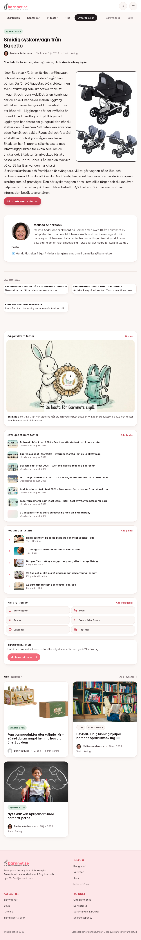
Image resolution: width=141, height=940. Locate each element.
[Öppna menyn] (133, 6)
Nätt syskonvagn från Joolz (23, 305)
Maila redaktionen (21, 657)
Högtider (84, 629)
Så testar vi (80, 906)
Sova (130, 17)
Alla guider (127, 530)
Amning (18, 620)
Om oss (129, 336)
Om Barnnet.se (82, 899)
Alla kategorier (124, 602)
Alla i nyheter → (128, 676)
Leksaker (19, 629)
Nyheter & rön (85, 17)
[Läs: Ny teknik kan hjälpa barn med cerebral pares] (36, 799)
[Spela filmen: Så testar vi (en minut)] (70, 376)
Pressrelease (95, 727)
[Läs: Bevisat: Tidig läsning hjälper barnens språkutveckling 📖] (105, 719)
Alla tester (127, 434)
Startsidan (13, 17)
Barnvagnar (113, 17)
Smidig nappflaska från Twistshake (97, 286)
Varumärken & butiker (86, 911)
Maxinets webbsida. (20, 201)
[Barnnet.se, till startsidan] (16, 6)
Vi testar (52, 17)
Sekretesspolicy (82, 917)
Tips (67, 17)
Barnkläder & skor (89, 620)
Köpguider (33, 17)
